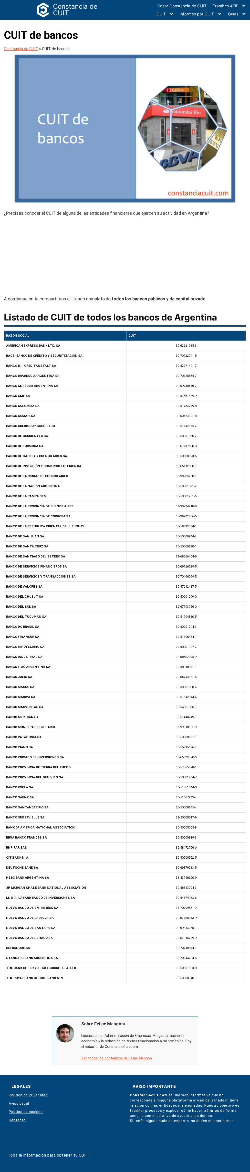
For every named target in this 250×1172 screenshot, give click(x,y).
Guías (233, 14)
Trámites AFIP (225, 5)
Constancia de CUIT (21, 49)
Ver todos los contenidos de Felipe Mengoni (117, 1058)
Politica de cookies (26, 1112)
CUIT (161, 14)
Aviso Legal (19, 1103)
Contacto (17, 1120)
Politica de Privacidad (28, 1095)
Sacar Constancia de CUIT (182, 5)
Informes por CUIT (197, 14)
